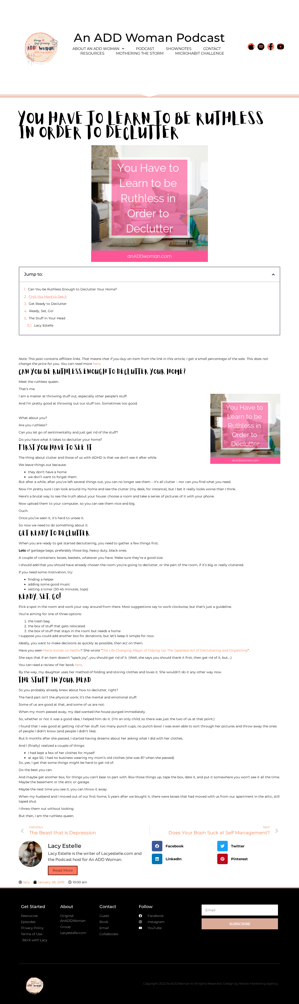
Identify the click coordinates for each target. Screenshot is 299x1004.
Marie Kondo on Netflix (62, 650)
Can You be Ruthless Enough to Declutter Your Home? (72, 289)
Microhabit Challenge (199, 53)
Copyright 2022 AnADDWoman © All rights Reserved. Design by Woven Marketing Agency (210, 983)
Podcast (145, 48)
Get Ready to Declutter (48, 304)
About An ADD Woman (95, 48)
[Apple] (251, 46)
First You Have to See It (48, 296)
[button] (273, 274)
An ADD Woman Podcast (149, 38)
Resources (92, 53)
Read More (63, 870)
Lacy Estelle (43, 325)
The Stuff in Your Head (47, 318)
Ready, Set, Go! (41, 311)
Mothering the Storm (140, 53)
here (96, 364)
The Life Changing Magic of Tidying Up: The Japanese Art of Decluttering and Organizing (175, 650)
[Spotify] (260, 46)
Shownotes (179, 48)
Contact (212, 48)
